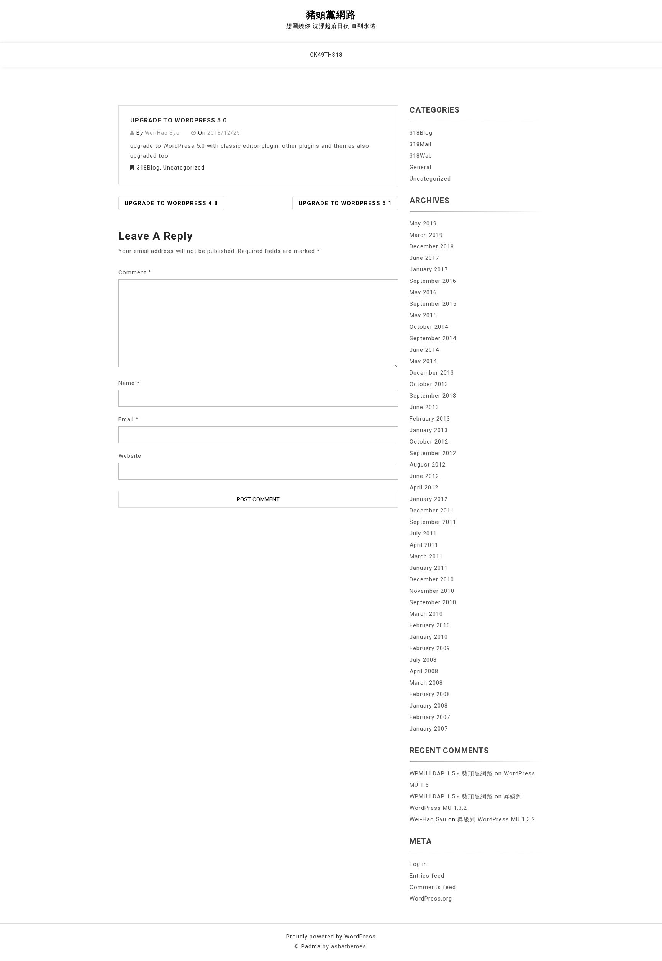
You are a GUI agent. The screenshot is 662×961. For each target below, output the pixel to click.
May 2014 (423, 361)
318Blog (148, 167)
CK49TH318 (326, 55)
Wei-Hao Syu (162, 133)
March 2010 (426, 613)
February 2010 (430, 625)
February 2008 (430, 694)
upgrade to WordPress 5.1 (345, 203)
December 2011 (432, 510)
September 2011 (433, 522)
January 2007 (429, 728)
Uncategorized (184, 167)
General (420, 167)
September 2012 (433, 453)
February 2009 (430, 648)
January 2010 (429, 636)
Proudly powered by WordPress (331, 936)
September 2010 (433, 602)
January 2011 (429, 568)
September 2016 (433, 280)
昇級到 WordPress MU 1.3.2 (496, 819)
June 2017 (424, 258)
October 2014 (429, 326)
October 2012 (429, 441)
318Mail (420, 144)
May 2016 (423, 292)
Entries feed (427, 875)
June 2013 (424, 407)
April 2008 (424, 671)
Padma (311, 946)
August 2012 (428, 464)
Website (129, 455)
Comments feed (433, 887)
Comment (134, 272)
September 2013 (433, 395)
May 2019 (423, 223)
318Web (421, 155)
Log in (418, 864)
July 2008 (423, 659)
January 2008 (429, 705)
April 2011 (424, 545)
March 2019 (426, 235)
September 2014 (433, 338)
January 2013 (429, 430)
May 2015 (423, 315)
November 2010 (432, 590)
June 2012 (424, 476)
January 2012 (429, 499)
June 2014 (424, 349)
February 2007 (430, 717)
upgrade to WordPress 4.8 (171, 203)
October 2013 (429, 384)
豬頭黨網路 (331, 14)
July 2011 (423, 533)
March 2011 (426, 556)
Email (128, 419)
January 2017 (429, 269)
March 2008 (426, 682)
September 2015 (433, 303)
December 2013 (432, 372)
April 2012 (424, 487)
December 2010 (432, 579)
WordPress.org (431, 898)
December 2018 (432, 246)
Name (129, 383)
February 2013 (430, 418)
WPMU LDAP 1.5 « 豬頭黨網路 (451, 773)
